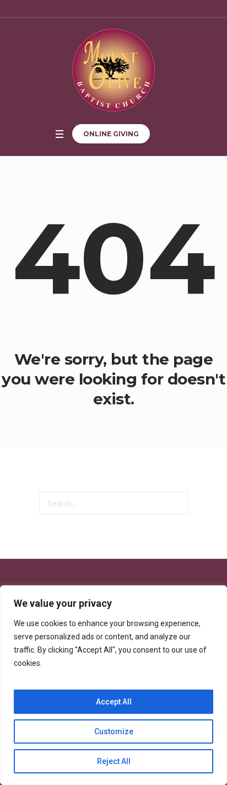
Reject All (114, 761)
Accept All (114, 701)
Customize (113, 731)
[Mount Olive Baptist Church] (113, 70)
